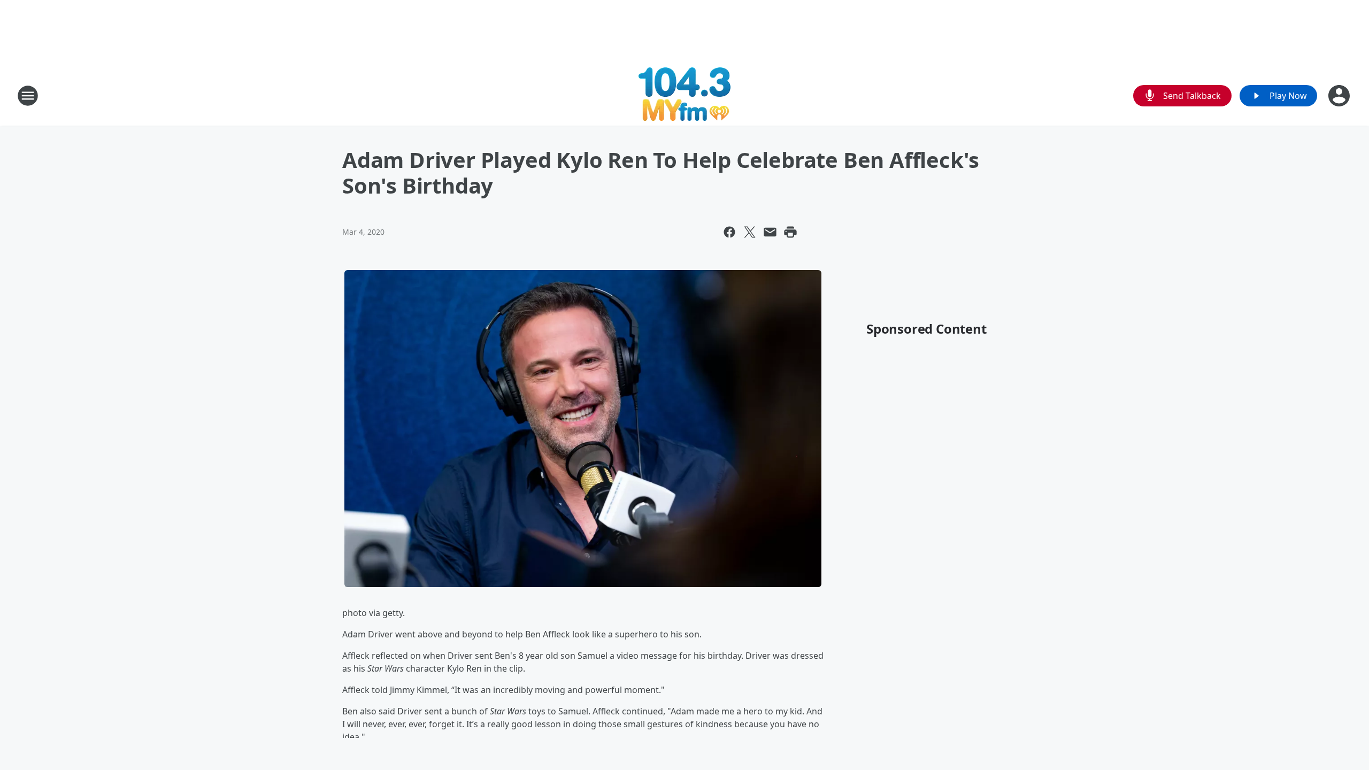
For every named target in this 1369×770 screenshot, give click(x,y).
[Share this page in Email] (770, 232)
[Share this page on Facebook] (729, 232)
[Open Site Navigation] (28, 95)
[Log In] (1340, 95)
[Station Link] (684, 95)
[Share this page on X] (749, 232)
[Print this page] (790, 232)
